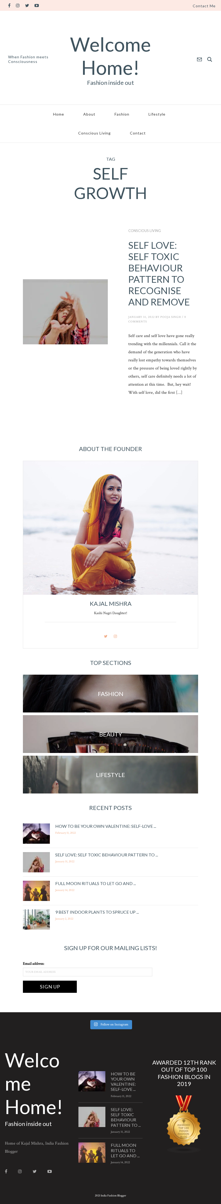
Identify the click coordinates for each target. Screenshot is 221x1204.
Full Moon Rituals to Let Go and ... (95, 883)
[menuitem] (204, 6)
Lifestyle (157, 114)
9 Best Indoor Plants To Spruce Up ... (97, 911)
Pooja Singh (170, 317)
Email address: (33, 963)
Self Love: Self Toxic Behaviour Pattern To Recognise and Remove (160, 273)
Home (58, 114)
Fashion (122, 114)
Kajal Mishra (111, 603)
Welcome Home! (110, 55)
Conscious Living (94, 133)
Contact (138, 133)
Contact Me (204, 6)
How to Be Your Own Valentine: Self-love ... (105, 826)
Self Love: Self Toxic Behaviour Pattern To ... (106, 854)
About (89, 114)
